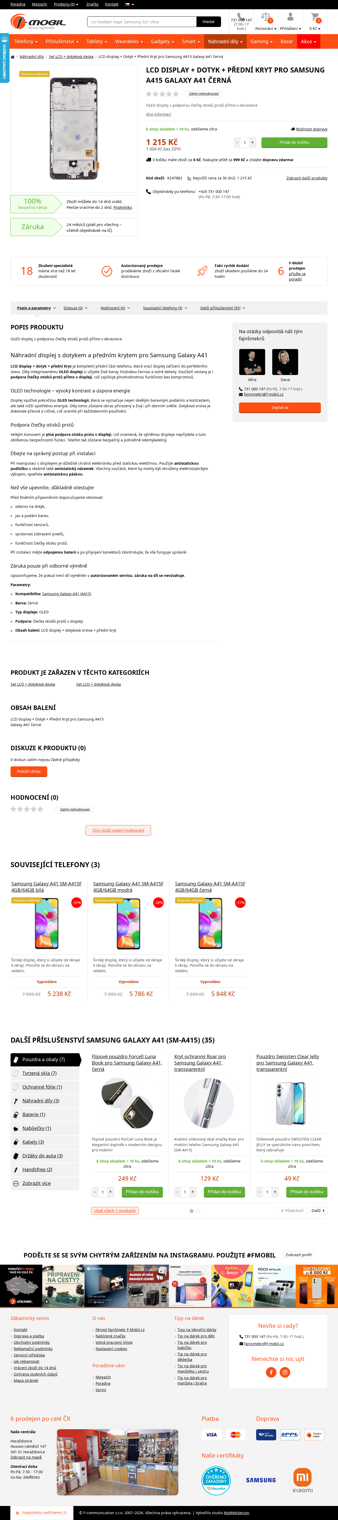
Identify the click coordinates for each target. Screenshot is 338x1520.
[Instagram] (285, 1372)
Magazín (39, 4)
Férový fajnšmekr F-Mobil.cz (120, 1329)
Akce (307, 41)
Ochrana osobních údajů (36, 1374)
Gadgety (161, 41)
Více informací (158, 114)
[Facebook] (271, 1372)
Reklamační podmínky (33, 1348)
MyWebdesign (236, 1512)
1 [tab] (192, 1211)
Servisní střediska (29, 1355)
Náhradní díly (224, 41)
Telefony (25, 41)
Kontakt (112, 4)
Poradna (18, 4)
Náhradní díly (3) (40, 1100)
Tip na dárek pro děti (196, 1335)
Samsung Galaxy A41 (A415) (66, 593)
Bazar (287, 41)
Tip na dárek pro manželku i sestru (193, 1368)
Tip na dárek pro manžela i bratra (192, 1380)
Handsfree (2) (37, 1169)
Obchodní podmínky (32, 1342)
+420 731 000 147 (219, 194)
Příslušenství (61, 41)
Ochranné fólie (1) (42, 1087)
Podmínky (123, 207)
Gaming (260, 41)
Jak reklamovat (26, 1361)
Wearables (127, 41)
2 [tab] (198, 1211)
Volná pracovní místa (114, 1342)
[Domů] (12, 57)
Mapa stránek (26, 1380)
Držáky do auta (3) (42, 1155)
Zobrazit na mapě (26, 1457)
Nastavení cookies (111, 1348)
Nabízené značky (110, 1335)
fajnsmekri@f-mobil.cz (264, 394)
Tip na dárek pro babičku (192, 1345)
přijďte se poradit (297, 276)
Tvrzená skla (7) (39, 1073)
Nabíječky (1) (36, 1128)
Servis (101, 1389)
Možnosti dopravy (311, 129)
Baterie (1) (33, 1114)
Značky (92, 4)
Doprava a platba (29, 1335)
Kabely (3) (33, 1142)
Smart (189, 41)
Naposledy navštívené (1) (44, 1512)
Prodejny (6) (64, 4)
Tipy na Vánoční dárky (196, 1329)
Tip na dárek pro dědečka (192, 1356)
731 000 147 (273, 388)
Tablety (95, 41)
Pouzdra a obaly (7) (43, 1059)
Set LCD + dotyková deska (71, 56)
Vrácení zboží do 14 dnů (35, 1367)
